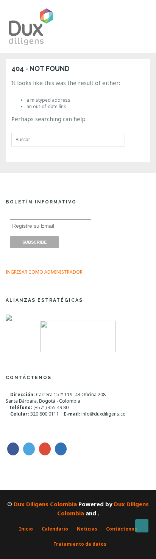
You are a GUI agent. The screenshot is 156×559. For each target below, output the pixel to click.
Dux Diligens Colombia (45, 504)
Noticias (87, 529)
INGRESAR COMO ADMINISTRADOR (44, 272)
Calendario (55, 529)
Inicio (26, 529)
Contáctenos (121, 529)
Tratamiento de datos (79, 544)
